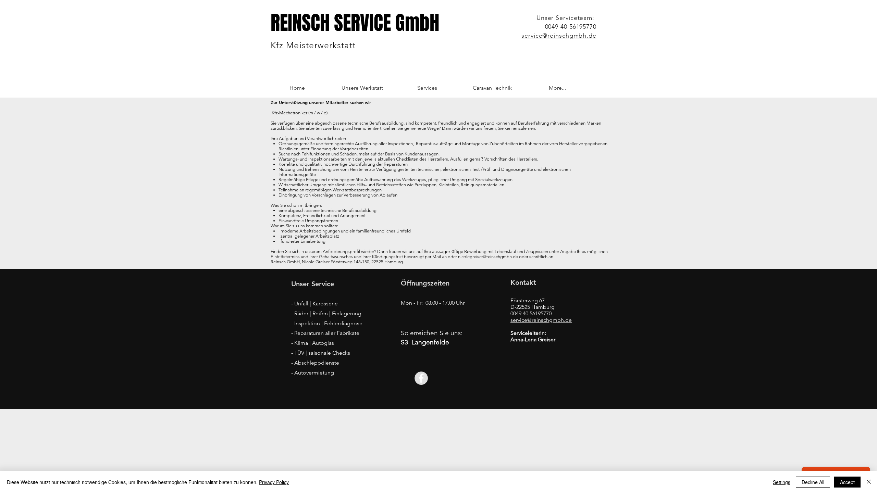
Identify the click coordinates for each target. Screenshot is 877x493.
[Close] (869, 482)
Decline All (813, 482)
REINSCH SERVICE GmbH (355, 23)
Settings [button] (781, 482)
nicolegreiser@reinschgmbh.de (488, 256)
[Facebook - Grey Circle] (421, 378)
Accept (847, 482)
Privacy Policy (274, 482)
